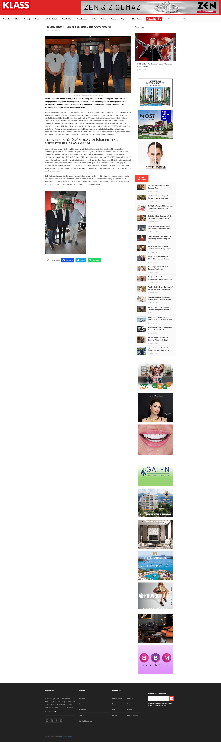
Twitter (83, 260)
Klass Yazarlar (137, 19)
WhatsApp (96, 260)
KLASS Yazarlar (133, 715)
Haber (17, 19)
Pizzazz (113, 19)
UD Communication (66, 736)
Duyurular (82, 710)
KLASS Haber (117, 698)
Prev (136, 47)
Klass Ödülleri (67, 19)
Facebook (69, 260)
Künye (81, 704)
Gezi (129, 704)
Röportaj (27, 19)
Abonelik (82, 698)
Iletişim (81, 715)
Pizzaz (114, 715)
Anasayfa (6, 19)
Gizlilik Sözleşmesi (85, 721)
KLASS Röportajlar (142, 178)
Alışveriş (124, 19)
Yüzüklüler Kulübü (50, 19)
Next (174, 47)
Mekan (103, 19)
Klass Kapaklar (82, 19)
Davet (37, 19)
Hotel (94, 19)
